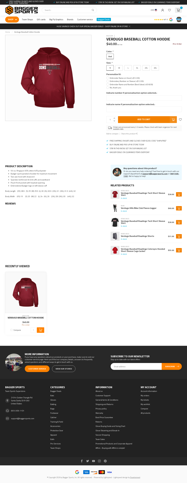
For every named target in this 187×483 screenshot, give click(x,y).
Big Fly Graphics (56, 19)
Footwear (54, 413)
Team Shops (27, 19)
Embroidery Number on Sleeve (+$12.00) (127, 81)
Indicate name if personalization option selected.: (130, 104)
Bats (52, 395)
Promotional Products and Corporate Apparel (114, 443)
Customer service (85, 19)
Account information (149, 391)
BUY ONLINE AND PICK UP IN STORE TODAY (72, 2)
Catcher (53, 417)
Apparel (53, 434)
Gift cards (41, 19)
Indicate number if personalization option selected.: (131, 92)
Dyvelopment (135, 477)
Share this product (128, 133)
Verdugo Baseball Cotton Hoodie (27, 32)
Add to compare (112, 133)
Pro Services (55, 443)
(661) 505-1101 (17, 410)
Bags (52, 408)
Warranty (99, 413)
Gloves (53, 399)
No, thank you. (115, 87)
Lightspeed (107, 477)
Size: (109, 62)
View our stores (64, 368)
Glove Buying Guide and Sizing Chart (110, 426)
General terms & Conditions (107, 399)
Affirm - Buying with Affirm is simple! (110, 448)
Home (7, 32)
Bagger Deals (104, 19)
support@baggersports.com (155, 173)
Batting (53, 404)
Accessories (55, 426)
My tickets (145, 399)
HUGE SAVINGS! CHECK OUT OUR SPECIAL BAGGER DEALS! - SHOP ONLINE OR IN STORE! (92, 26)
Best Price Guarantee (104, 417)
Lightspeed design (120, 477)
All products (145, 413)
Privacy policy (101, 408)
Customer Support (103, 395)
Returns (99, 421)
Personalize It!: (113, 74)
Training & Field (56, 421)
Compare (17, 330)
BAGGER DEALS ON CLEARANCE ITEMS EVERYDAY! (160, 2)
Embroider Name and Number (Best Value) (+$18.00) (131, 84)
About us (99, 391)
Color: (109, 51)
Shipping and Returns (104, 404)
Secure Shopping (103, 434)
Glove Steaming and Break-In (108, 430)
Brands (70, 19)
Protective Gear (56, 430)
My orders (145, 395)
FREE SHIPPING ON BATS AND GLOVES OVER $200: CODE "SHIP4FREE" (26, 2)
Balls (52, 439)
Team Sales (100, 439)
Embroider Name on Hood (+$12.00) (125, 78)
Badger (109, 35)
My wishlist (145, 404)
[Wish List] (169, 10)
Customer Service (37, 368)
